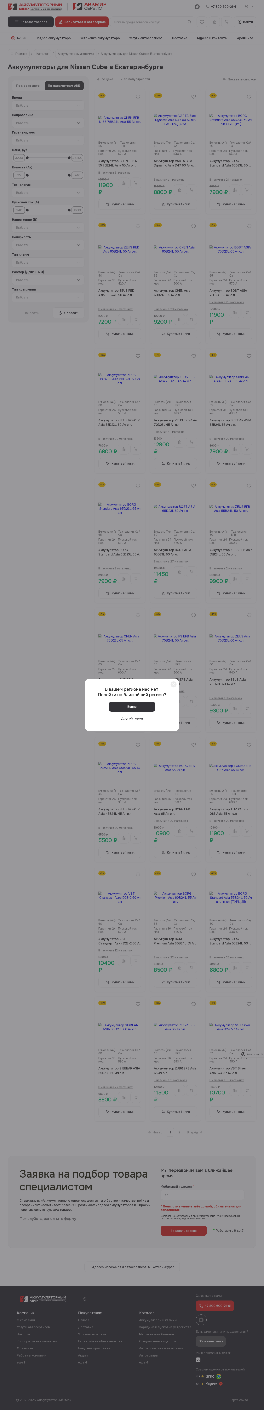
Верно (132, 707)
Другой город (132, 718)
